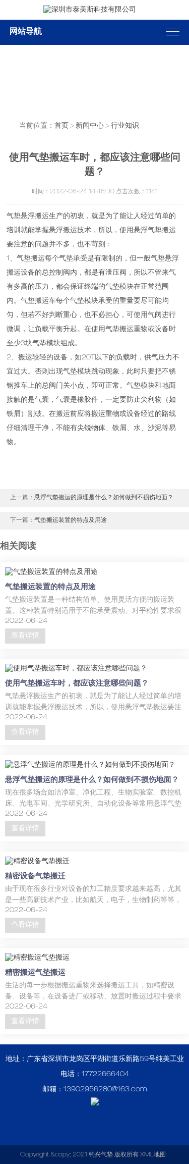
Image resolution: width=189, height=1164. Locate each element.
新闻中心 (90, 126)
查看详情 (25, 636)
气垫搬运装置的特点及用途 (70, 520)
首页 (61, 126)
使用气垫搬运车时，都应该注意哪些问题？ (77, 683)
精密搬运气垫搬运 (35, 973)
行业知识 (125, 126)
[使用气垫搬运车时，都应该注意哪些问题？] (76, 668)
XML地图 (153, 1155)
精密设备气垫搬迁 (35, 876)
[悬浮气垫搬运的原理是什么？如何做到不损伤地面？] (90, 765)
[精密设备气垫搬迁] (37, 861)
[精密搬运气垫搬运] (37, 958)
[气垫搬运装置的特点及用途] (51, 572)
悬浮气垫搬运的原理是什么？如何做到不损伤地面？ (103, 498)
